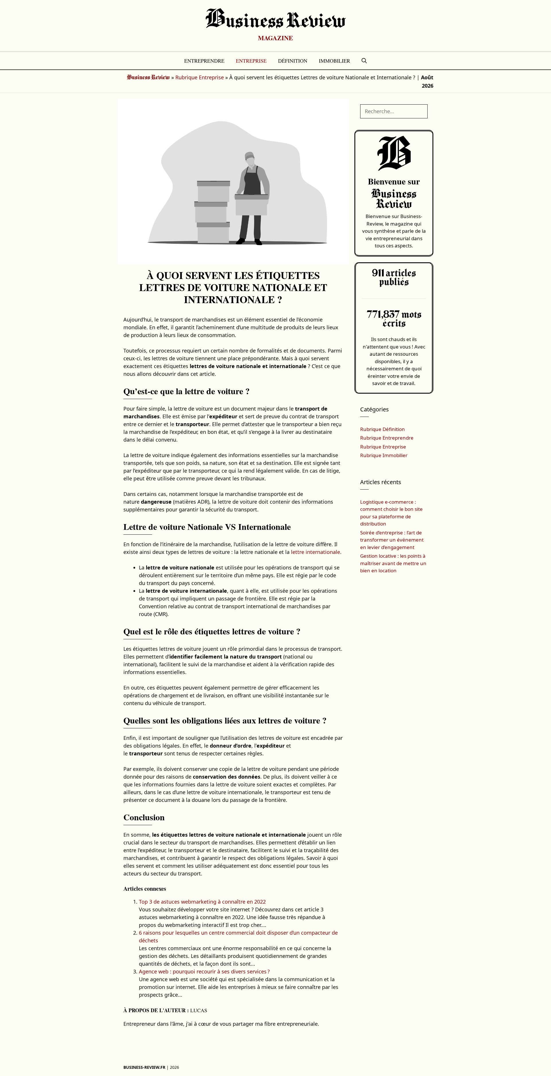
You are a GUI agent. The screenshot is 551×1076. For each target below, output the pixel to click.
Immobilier (334, 60)
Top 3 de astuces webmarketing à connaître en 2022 (202, 901)
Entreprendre (204, 60)
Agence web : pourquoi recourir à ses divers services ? (204, 971)
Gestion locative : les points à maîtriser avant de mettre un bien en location (393, 563)
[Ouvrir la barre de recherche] (364, 60)
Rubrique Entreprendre (387, 437)
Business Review (275, 21)
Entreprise (251, 60)
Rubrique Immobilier (384, 455)
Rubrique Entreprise (199, 77)
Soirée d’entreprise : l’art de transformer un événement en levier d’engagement (392, 539)
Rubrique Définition (382, 429)
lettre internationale (315, 551)
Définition (292, 60)
